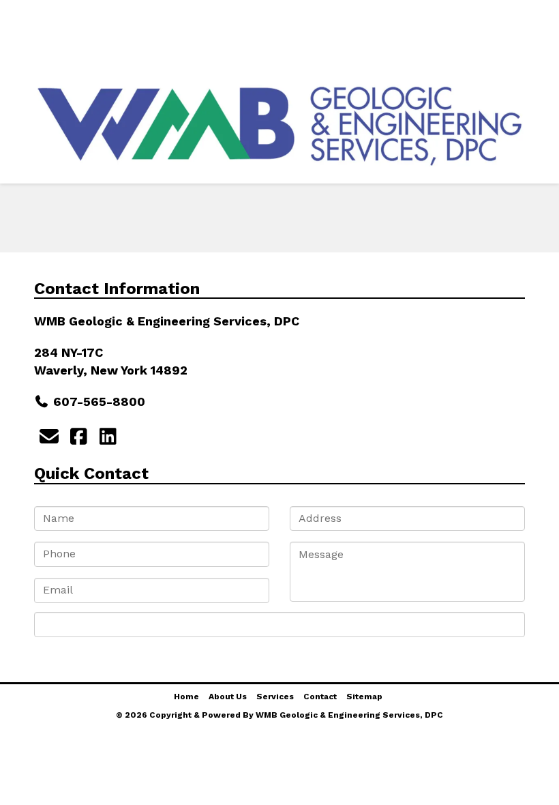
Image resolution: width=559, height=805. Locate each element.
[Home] (17, 17)
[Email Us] (49, 437)
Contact (467, 50)
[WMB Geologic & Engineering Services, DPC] (279, 125)
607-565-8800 (99, 401)
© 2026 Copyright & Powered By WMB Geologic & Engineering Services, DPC (279, 715)
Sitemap (364, 696)
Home (186, 696)
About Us (94, 50)
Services (282, 50)
